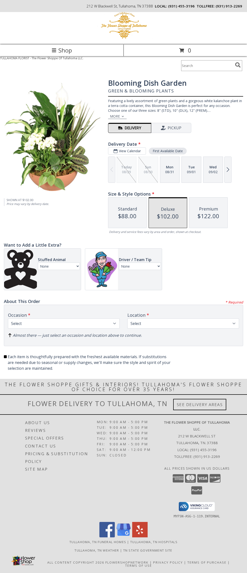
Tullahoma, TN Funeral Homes (97, 542)
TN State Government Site (147, 550)
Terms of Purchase (206, 562)
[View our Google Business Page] (123, 536)
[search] (238, 65)
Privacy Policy (168, 562)
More (115, 116)
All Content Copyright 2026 (75, 562)
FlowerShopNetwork (127, 562)
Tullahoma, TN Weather (97, 550)
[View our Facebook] (107, 536)
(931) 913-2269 (229, 6)
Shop (65, 50)
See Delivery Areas (200, 404)
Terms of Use (138, 565)
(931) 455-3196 (181, 6)
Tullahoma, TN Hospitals (154, 542)
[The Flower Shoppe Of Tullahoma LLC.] (123, 37)
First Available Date (168, 151)
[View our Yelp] (140, 536)
